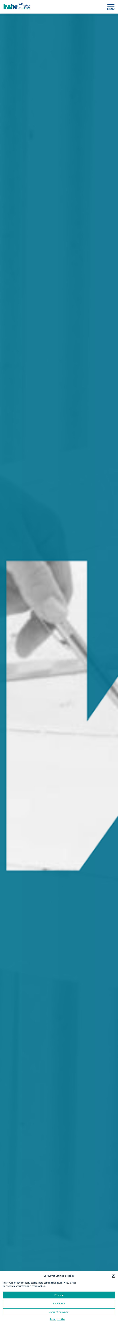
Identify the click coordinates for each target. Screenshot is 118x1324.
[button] (113, 1275)
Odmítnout (59, 1303)
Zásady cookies (57, 1319)
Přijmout (59, 1295)
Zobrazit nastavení (59, 1311)
